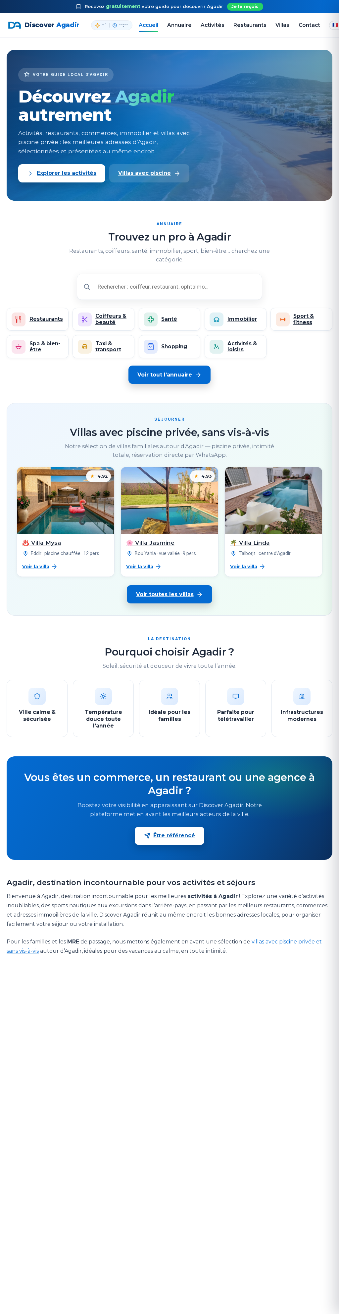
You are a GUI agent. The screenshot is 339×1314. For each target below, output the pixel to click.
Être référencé (174, 835)
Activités (212, 25)
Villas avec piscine (144, 173)
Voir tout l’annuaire (164, 375)
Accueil (148, 25)
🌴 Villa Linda (250, 542)
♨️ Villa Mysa (41, 542)
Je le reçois (245, 6)
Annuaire (179, 25)
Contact (309, 25)
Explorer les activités (66, 173)
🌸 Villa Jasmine (150, 542)
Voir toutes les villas (165, 594)
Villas (282, 25)
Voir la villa (35, 567)
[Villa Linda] (273, 500)
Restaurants (249, 25)
